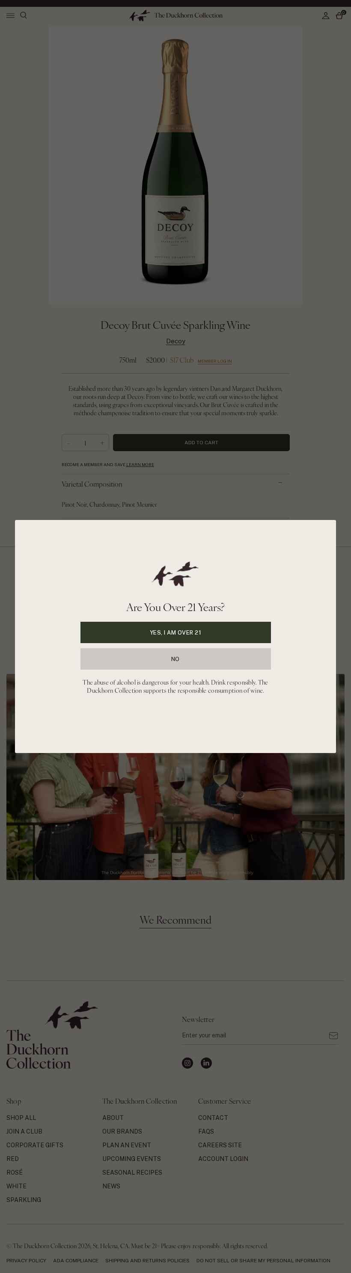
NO (175, 659)
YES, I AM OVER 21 (176, 632)
